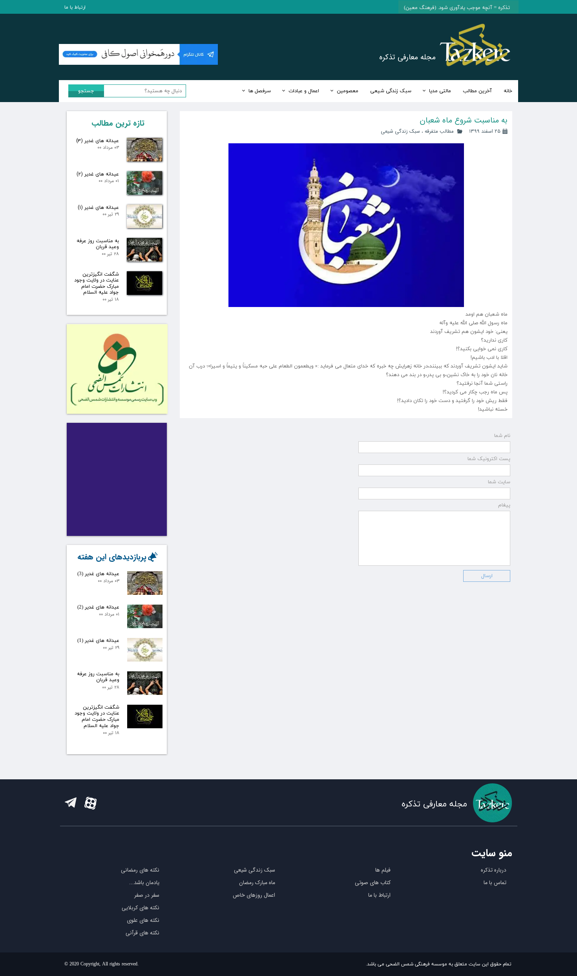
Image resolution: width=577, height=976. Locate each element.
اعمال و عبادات (303, 91)
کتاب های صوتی (373, 882)
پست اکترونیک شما (488, 458)
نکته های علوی (143, 920)
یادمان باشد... (144, 882)
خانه (508, 91)
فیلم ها (383, 870)
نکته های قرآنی (142, 932)
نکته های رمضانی (140, 870)
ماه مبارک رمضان (257, 882)
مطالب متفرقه (439, 131)
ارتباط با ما (75, 7)
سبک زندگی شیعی (390, 91)
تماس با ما (495, 882)
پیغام (504, 505)
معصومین (347, 91)
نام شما (502, 435)
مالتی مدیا (440, 91)
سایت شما (499, 482)
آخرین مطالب (477, 91)
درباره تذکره (493, 870)
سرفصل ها (259, 91)
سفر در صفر (146, 895)
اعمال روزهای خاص (254, 895)
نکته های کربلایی (140, 907)
